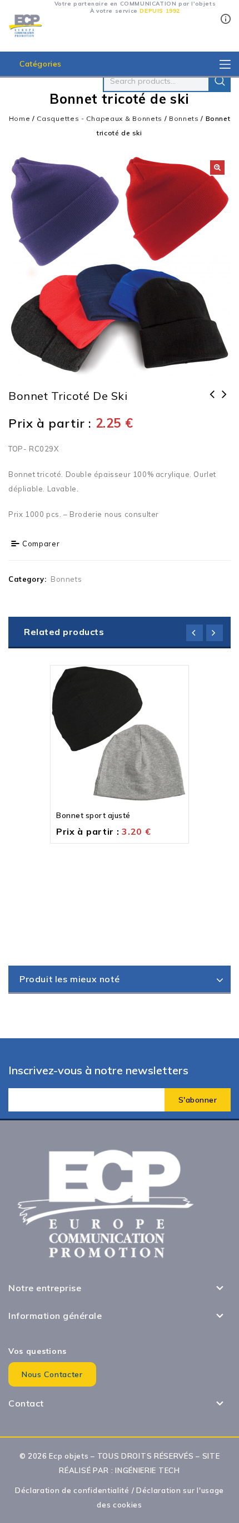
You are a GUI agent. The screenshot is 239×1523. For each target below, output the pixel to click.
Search (219, 81)
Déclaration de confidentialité (72, 1490)
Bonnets (184, 118)
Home (20, 118)
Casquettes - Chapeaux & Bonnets (99, 118)
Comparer (41, 543)
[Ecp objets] (25, 25)
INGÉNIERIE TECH (147, 1470)
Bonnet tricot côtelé (212, 401)
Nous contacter (52, 1374)
